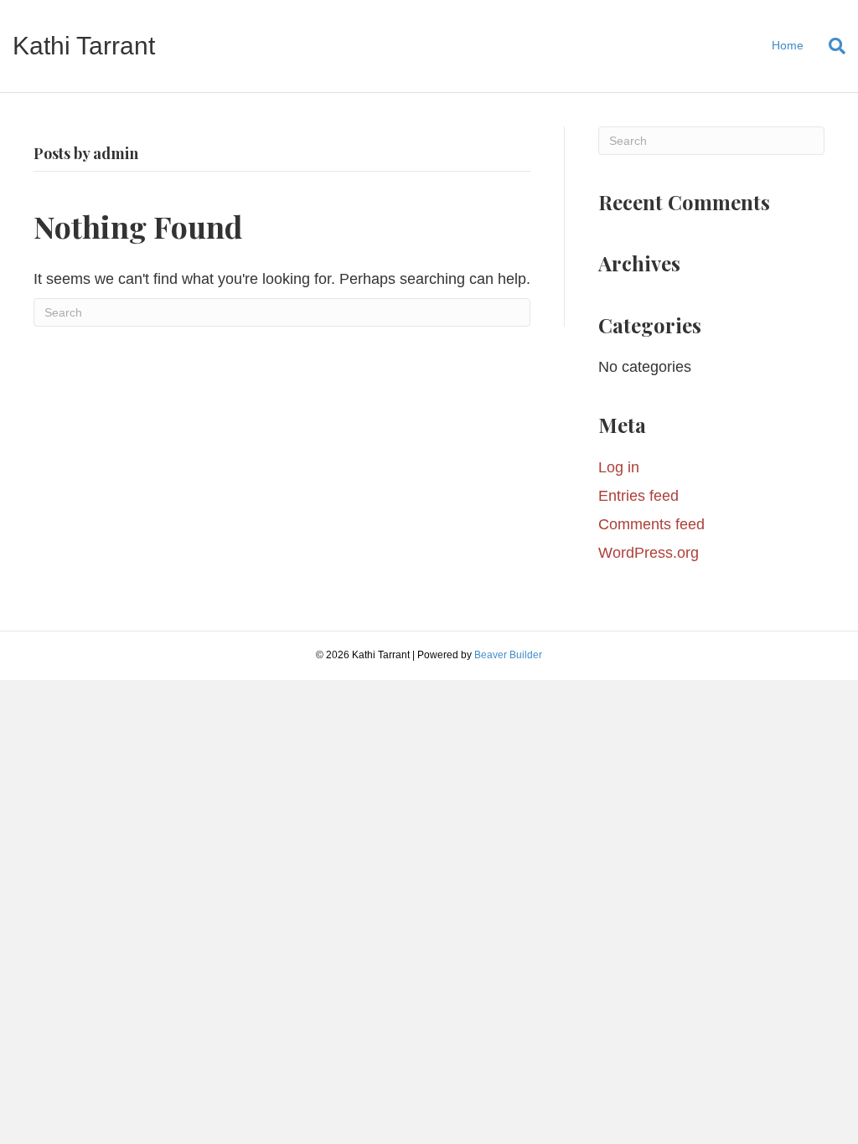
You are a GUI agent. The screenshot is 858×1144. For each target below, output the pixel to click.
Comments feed (651, 524)
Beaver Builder (508, 655)
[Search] (830, 46)
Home (788, 45)
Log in (618, 467)
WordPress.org (648, 552)
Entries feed (638, 495)
